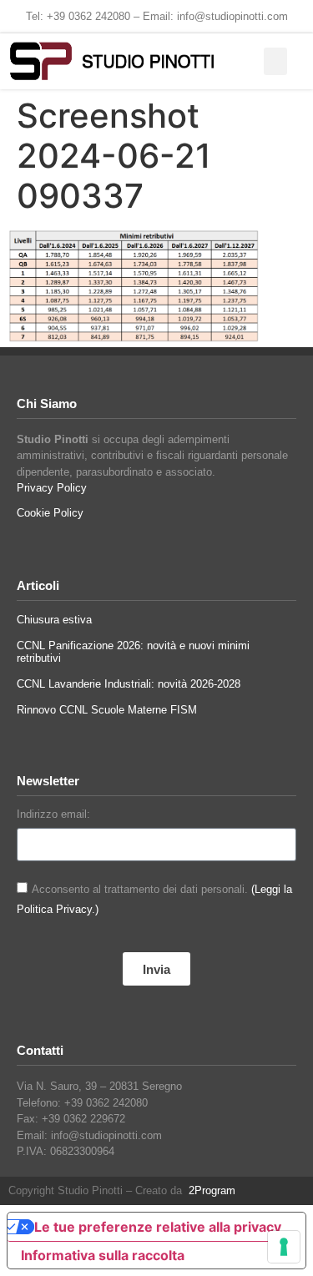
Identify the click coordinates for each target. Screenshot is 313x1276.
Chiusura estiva (54, 619)
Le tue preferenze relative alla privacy (157, 1226)
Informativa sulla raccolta (102, 1255)
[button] (275, 61)
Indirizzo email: (53, 814)
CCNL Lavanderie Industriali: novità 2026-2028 (128, 684)
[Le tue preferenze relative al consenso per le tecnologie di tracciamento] (284, 1247)
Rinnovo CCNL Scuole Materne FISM (107, 710)
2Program (208, 1190)
